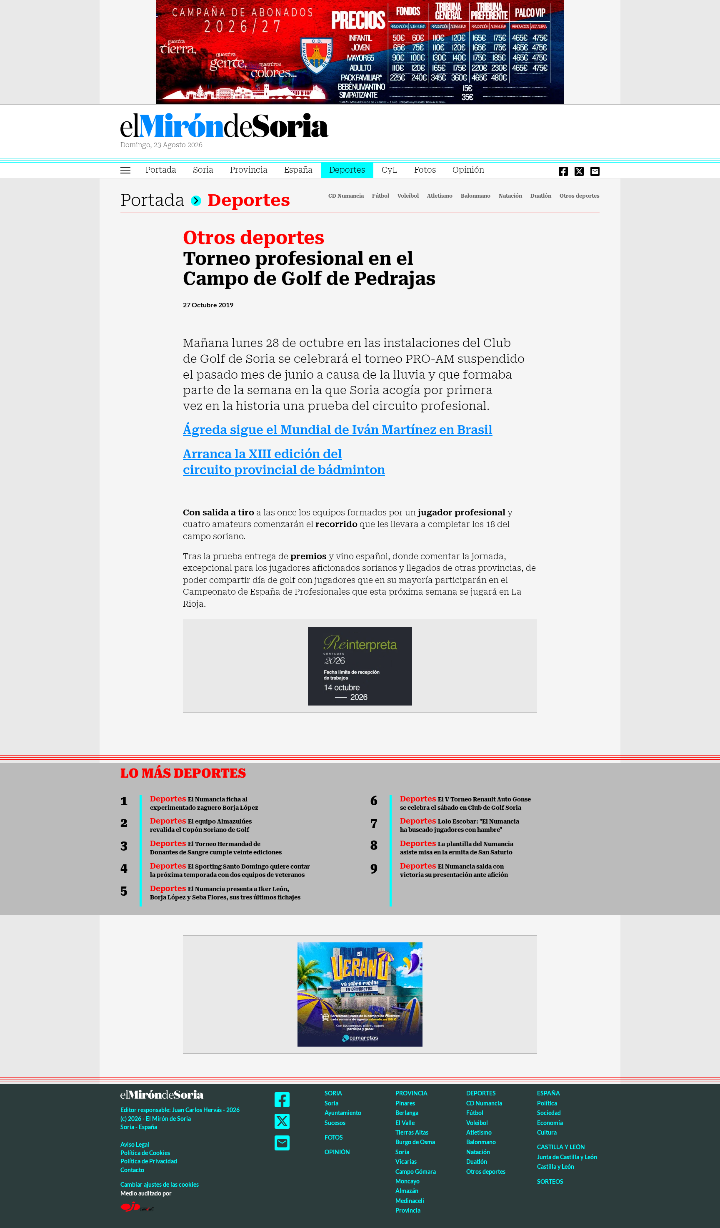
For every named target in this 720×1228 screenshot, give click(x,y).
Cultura (547, 1132)
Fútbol (380, 196)
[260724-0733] (360, 51)
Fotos (425, 170)
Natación (510, 196)
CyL (390, 170)
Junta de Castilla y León (567, 1156)
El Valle (405, 1122)
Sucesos (335, 1122)
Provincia (249, 170)
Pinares (405, 1103)
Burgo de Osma (415, 1141)
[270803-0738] (360, 994)
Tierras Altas (411, 1132)
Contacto (132, 1169)
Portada (160, 170)
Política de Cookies (145, 1152)
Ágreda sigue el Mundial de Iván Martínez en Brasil (337, 430)
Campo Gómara (415, 1171)
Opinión (468, 170)
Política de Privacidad (148, 1161)
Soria (203, 170)
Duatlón (540, 196)
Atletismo (439, 196)
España (298, 170)
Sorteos (550, 1181)
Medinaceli (409, 1200)
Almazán (406, 1190)
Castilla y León (561, 1146)
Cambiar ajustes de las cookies (159, 1184)
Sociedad (549, 1112)
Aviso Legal (134, 1144)
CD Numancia (346, 196)
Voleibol (408, 196)
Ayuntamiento (343, 1112)
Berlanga (406, 1112)
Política (547, 1103)
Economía (550, 1122)
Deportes (347, 170)
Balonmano (475, 196)
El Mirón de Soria (224, 127)
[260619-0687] (360, 665)
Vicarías (406, 1161)
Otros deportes (580, 196)
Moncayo (407, 1181)
